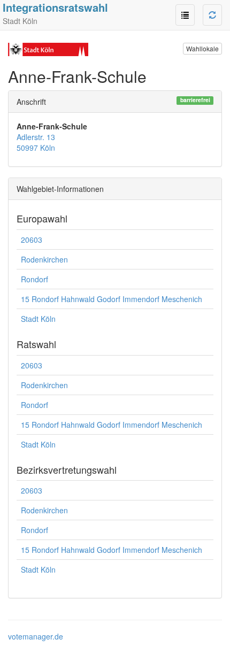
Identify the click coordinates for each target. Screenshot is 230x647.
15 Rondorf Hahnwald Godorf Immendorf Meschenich (111, 299)
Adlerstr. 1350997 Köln (36, 142)
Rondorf (34, 279)
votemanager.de (35, 636)
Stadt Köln (38, 318)
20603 (31, 239)
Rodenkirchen (44, 259)
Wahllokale (202, 48)
